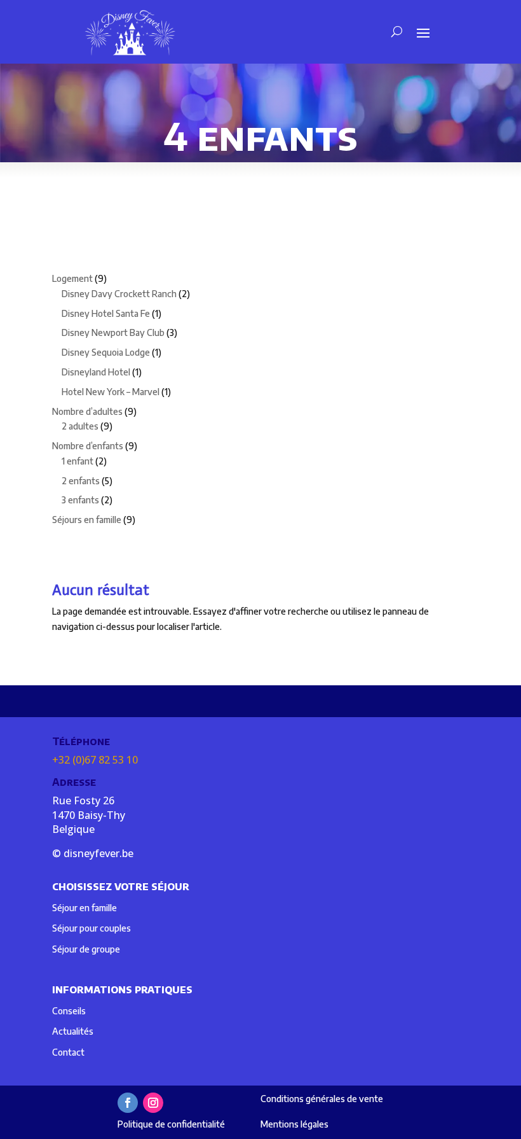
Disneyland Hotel (96, 372)
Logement (72, 278)
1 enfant (77, 461)
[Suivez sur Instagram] (153, 1103)
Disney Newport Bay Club (113, 332)
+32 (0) (95, 760)
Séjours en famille (86, 519)
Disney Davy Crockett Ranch (119, 293)
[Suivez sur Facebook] (128, 1103)
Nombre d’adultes (87, 411)
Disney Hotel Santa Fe (106, 313)
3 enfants (80, 499)
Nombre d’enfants (87, 445)
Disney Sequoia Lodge (106, 352)
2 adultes (80, 426)
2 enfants (81, 480)
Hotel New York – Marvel (110, 391)
